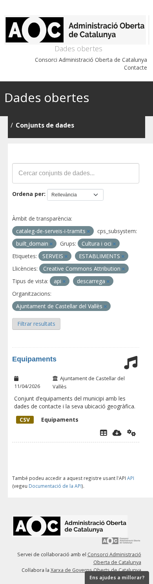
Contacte (135, 67)
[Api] (131, 432)
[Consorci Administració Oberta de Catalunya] (121, 543)
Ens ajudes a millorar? (116, 577)
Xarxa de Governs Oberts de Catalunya (96, 570)
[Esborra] (88, 231)
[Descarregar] (117, 432)
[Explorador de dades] (103, 432)
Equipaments (34, 359)
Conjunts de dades (45, 125)
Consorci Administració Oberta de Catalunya (91, 59)
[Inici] (76, 30)
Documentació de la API (55, 486)
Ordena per (28, 194)
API (130, 478)
